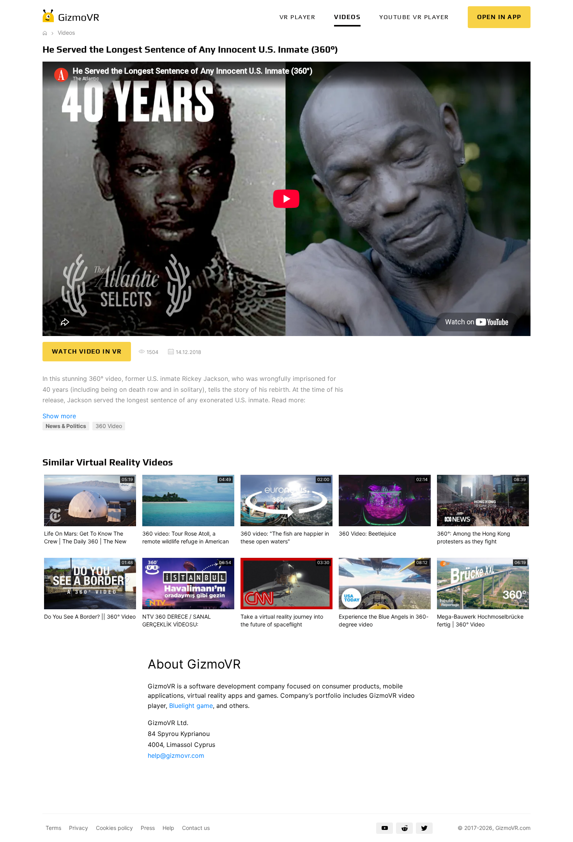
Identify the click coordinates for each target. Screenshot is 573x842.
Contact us (196, 827)
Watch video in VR (87, 351)
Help (168, 827)
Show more (59, 416)
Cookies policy (114, 827)
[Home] (44, 32)
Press (148, 827)
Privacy (78, 827)
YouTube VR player (414, 17)
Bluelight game (191, 705)
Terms (53, 827)
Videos (347, 17)
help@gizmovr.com (176, 755)
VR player (297, 17)
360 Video (109, 426)
